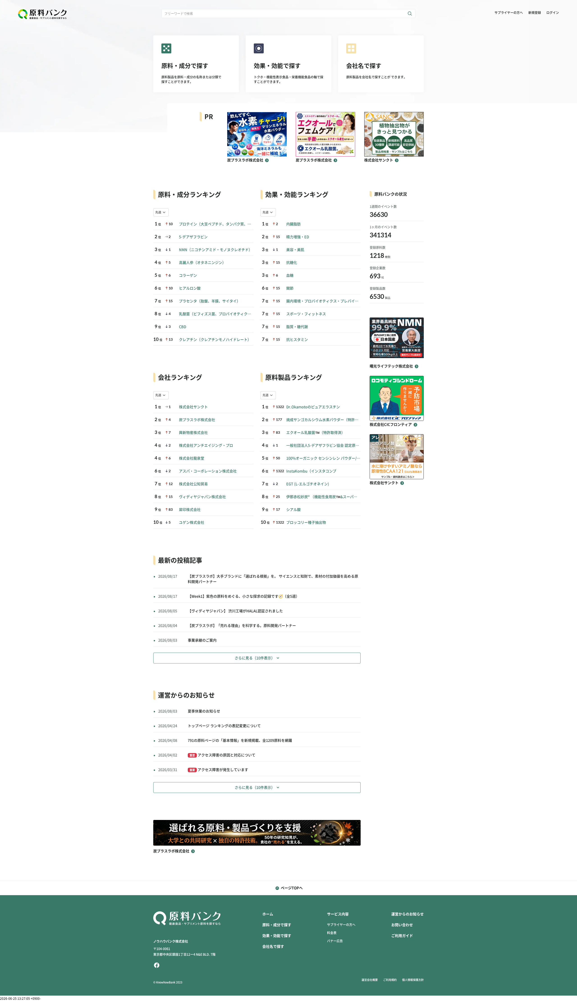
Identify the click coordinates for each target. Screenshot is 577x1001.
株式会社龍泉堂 (191, 458)
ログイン (552, 12)
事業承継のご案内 (202, 640)
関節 (289, 288)
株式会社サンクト (193, 407)
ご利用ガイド (402, 935)
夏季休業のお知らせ (204, 711)
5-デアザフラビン (193, 237)
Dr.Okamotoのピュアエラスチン (313, 407)
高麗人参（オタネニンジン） (202, 262)
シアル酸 (293, 509)
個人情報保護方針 (413, 979)
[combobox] (161, 212)
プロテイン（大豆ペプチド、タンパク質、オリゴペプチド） (216, 224)
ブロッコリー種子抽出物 (306, 522)
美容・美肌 (295, 250)
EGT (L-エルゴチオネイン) (307, 484)
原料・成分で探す (276, 925)
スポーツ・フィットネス (306, 314)
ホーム (267, 914)
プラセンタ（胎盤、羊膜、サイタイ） (209, 301)
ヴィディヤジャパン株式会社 (202, 497)
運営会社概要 (370, 979)
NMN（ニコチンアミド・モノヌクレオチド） (215, 250)
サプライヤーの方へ (509, 12)
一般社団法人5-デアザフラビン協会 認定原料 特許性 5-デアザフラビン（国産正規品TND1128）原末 (323, 445)
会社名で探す (273, 946)
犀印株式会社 (190, 509)
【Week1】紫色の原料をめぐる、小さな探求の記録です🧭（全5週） (243, 596)
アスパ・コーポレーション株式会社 (208, 471)
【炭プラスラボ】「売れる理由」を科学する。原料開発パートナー (242, 625)
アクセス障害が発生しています (219, 770)
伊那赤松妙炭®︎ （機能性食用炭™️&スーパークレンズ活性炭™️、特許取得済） (323, 497)
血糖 (289, 275)
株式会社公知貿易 (193, 484)
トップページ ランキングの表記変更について (224, 726)
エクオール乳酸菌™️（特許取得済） (315, 432)
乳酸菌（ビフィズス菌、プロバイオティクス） (216, 314)
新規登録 (534, 12)
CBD (182, 327)
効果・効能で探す (276, 935)
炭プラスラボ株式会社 (197, 420)
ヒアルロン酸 (190, 288)
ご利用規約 (390, 979)
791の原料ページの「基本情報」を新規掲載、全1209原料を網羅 (240, 740)
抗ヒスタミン (297, 339)
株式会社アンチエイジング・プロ (206, 445)
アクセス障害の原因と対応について (222, 755)
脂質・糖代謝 (297, 327)
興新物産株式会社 (193, 432)
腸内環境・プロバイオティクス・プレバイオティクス (323, 301)
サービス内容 (338, 914)
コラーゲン (188, 275)
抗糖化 (291, 262)
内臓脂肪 (293, 224)
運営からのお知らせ (407, 914)
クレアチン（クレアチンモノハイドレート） (215, 339)
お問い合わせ (402, 925)
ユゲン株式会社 (191, 522)
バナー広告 (335, 940)
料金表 (332, 932)
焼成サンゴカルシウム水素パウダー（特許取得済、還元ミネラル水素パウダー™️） (323, 420)
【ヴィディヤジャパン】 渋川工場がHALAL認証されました (235, 611)
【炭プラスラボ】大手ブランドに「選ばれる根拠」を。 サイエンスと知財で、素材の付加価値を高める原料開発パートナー (273, 578)
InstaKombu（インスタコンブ (311, 471)
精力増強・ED (297, 237)
